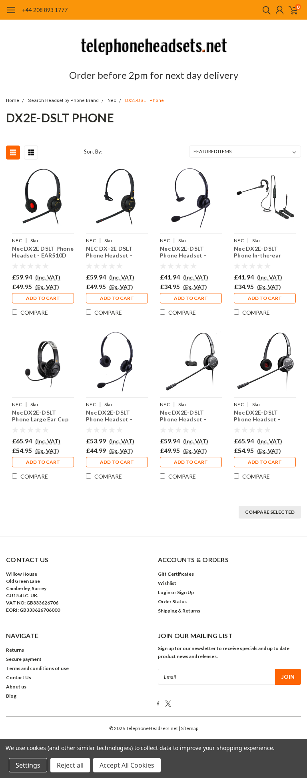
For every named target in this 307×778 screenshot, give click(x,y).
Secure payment (24, 659)
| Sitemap (188, 728)
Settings (28, 765)
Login (164, 592)
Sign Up (185, 592)
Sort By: (93, 151)
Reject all (70, 765)
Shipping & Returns (179, 611)
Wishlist (167, 583)
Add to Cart (43, 298)
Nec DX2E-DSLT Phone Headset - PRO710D (257, 416)
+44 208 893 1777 (45, 9)
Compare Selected (270, 512)
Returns (15, 650)
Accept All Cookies (127, 765)
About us (16, 687)
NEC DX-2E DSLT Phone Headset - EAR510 (109, 252)
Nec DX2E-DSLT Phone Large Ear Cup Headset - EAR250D (40, 416)
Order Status (172, 601)
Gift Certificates (176, 574)
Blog (11, 696)
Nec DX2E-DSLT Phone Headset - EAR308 (183, 252)
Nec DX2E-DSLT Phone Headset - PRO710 (183, 416)
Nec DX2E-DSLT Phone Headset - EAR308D (109, 416)
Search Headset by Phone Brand (63, 100)
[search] (265, 10)
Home (12, 100)
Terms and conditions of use (37, 668)
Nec (112, 100)
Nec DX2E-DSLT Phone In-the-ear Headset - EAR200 (259, 252)
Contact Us (18, 677)
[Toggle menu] (11, 14)
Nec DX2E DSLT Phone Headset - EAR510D (43, 252)
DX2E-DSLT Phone (144, 100)
